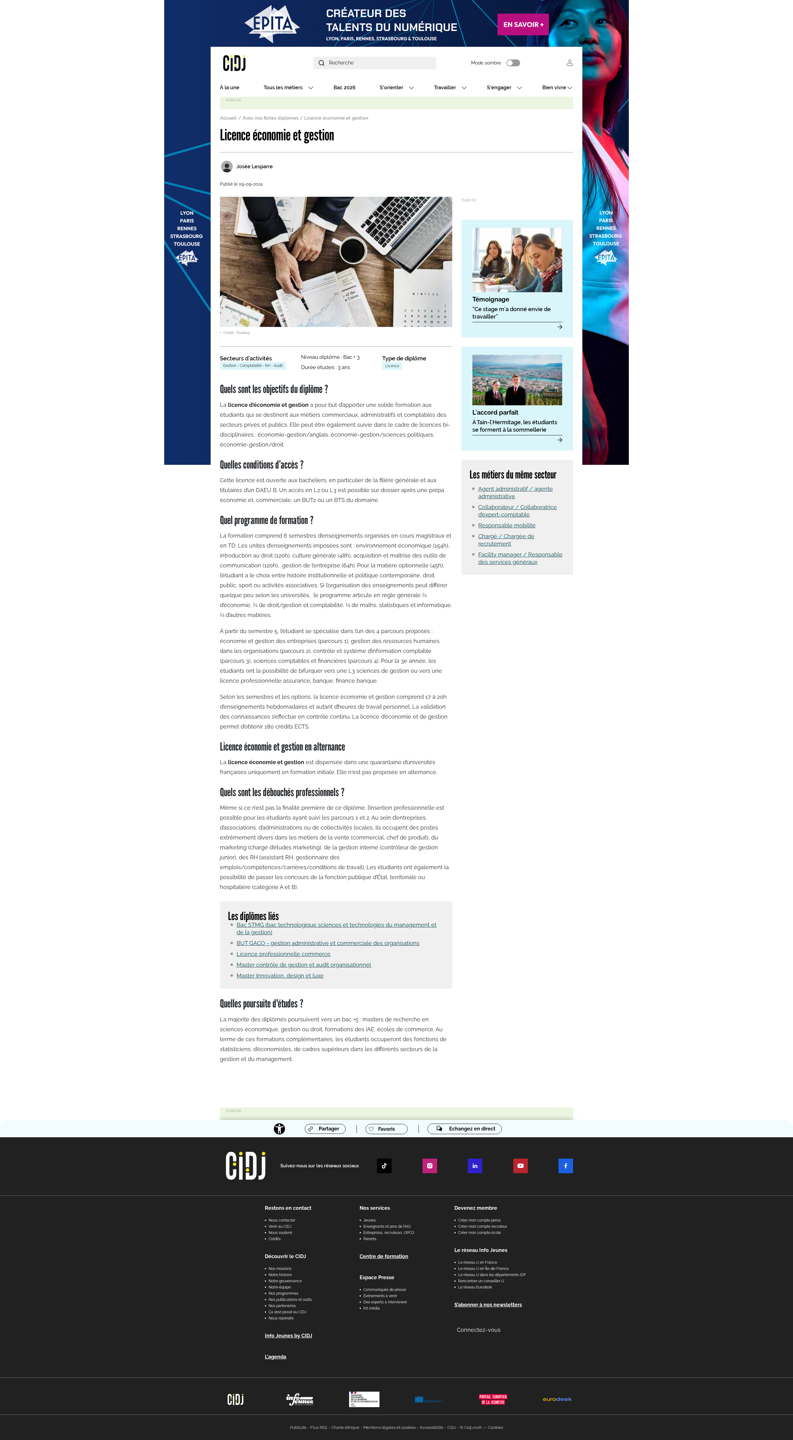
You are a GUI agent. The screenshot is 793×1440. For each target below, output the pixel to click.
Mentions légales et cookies (389, 1427)
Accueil (228, 118)
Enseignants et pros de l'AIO (387, 1226)
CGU (451, 1427)
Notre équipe (280, 1287)
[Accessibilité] (279, 1128)
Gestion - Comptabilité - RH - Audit (253, 365)
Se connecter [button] (570, 62)
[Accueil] (249, 63)
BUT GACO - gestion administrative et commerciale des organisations (328, 943)
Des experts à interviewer (385, 1302)
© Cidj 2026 (471, 1427)
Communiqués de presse (384, 1290)
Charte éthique (345, 1427)
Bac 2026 (345, 87)
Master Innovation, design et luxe (280, 975)
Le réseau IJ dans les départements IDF (492, 1275)
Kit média (371, 1308)
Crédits (275, 1239)
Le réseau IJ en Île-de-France (483, 1268)
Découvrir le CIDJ (285, 1256)
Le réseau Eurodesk (475, 1287)
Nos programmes (283, 1293)
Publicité (298, 1427)
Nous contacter (282, 1220)
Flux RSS (318, 1427)
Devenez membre (475, 1208)
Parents (369, 1239)
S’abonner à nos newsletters (488, 1305)
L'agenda (275, 1357)
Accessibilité (431, 1427)
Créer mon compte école (479, 1233)
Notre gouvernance (285, 1281)
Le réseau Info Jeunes (480, 1250)
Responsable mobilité (507, 525)
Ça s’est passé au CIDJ (288, 1312)
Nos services (375, 1208)
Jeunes (369, 1220)
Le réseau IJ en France (477, 1262)
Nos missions (280, 1268)
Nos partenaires (282, 1306)
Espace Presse (377, 1277)
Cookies (495, 1427)
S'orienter (391, 87)
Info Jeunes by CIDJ (288, 1336)
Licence (392, 366)
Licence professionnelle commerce (284, 954)
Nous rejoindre (281, 1318)
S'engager (499, 87)
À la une (229, 87)
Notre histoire (280, 1275)
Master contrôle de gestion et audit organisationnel (304, 965)
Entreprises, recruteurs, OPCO (388, 1233)
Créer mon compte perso (479, 1220)
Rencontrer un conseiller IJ (481, 1281)
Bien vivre (554, 87)
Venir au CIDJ (280, 1226)
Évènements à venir (380, 1296)
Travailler (445, 87)
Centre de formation (384, 1256)
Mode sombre (486, 63)
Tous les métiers (283, 87)
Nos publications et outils (290, 1299)
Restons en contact (288, 1208)
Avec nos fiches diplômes (270, 118)
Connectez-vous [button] (479, 1330)
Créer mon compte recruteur (482, 1226)
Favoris (386, 1129)
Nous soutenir (280, 1233)
